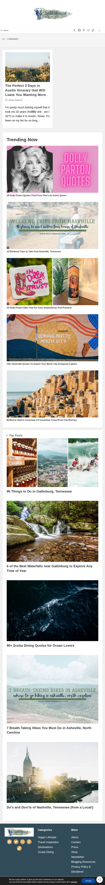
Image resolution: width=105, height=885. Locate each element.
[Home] (3, 39)
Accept (88, 881)
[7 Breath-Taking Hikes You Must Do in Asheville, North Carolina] (52, 689)
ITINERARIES (12, 39)
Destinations (45, 847)
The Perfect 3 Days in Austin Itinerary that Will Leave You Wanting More (25, 90)
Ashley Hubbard (15, 100)
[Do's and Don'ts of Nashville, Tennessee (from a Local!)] (52, 772)
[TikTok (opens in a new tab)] (93, 30)
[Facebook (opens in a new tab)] (79, 30)
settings (74, 882)
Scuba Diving (46, 851)
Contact (76, 842)
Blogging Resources (83, 861)
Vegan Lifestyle (47, 837)
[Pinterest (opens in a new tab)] (84, 30)
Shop (74, 851)
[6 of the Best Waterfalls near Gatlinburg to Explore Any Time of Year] (52, 531)
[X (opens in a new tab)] (74, 30)
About (74, 837)
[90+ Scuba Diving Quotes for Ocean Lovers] (52, 610)
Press (74, 847)
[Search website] (99, 30)
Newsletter (77, 856)
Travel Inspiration (48, 842)
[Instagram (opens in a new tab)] (88, 30)
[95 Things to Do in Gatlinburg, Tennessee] (52, 462)
